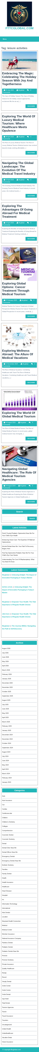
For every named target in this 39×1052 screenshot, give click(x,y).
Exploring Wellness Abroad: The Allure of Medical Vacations (17, 354)
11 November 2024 (11, 364)
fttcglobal (21, 90)
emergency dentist (8, 856)
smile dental (6, 994)
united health (6, 1029)
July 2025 (5, 704)
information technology (9, 904)
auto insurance (7, 800)
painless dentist (7, 942)
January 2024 (6, 782)
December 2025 (7, 683)
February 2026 (7, 674)
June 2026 (5, 657)
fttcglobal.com (20, 28)
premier (4, 955)
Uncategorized (7, 1024)
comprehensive (7, 830)
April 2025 (5, 717)
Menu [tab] (5, 39)
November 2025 (7, 687)
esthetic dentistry (8, 865)
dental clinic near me (9, 848)
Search (19, 512)
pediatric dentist (7, 947)
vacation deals (7, 1037)
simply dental (6, 981)
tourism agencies (8, 1007)
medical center (7, 930)
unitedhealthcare (7, 1033)
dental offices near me (10, 852)
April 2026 (5, 666)
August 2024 (6, 752)
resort (4, 977)
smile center (6, 986)
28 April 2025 (9, 136)
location (5, 917)
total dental (6, 1003)
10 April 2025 (9, 223)
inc (3, 899)
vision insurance (7, 1042)
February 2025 (7, 726)
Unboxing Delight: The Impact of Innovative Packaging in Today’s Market (18, 590)
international (6, 908)
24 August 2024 (10, 422)
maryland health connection (11, 921)
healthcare (5, 886)
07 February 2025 (11, 300)
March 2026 (6, 670)
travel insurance (7, 1016)
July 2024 (5, 756)
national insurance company (11, 938)
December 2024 (7, 734)
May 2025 (5, 713)
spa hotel (5, 999)
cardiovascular (7, 813)
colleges (5, 826)
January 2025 (6, 730)
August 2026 (6, 648)
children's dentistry (8, 822)
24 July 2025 (9, 90)
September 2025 (7, 696)
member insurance (8, 934)
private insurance (8, 964)
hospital (4, 895)
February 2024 (7, 778)
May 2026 (5, 661)
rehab (4, 973)
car (3, 804)
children (5, 817)
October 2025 (6, 691)
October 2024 (6, 743)
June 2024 (5, 760)
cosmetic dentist (7, 835)
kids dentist (6, 912)
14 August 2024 (10, 485)
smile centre (6, 990)
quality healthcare (8, 968)
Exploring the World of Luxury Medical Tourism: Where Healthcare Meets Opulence (18, 123)
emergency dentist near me (11, 861)
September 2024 (7, 747)
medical (4, 925)
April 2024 (5, 769)
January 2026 (6, 678)
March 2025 (6, 722)
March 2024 (6, 773)
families (5, 869)
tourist (4, 1011)
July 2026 (5, 653)
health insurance (7, 882)
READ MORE (32, 106)
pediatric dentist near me (10, 951)
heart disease (7, 891)
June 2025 (5, 709)
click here (5, 614)
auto (3, 796)
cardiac (4, 809)
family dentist (7, 873)
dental (4, 843)
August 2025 (6, 700)
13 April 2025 (9, 180)
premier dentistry (8, 960)
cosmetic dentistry (8, 839)
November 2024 (7, 739)
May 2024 (5, 765)
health (4, 878)
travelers (5, 1020)
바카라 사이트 (7, 587)
